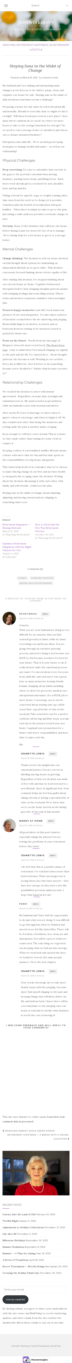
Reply (45, 614)
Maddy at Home (31, 821)
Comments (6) (35, 568)
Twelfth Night (11, 1220)
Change (22, 578)
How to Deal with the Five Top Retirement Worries (47, 528)
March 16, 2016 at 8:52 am (32, 860)
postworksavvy (36, 22)
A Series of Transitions (15, 1259)
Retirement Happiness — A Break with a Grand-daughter (38, 1136)
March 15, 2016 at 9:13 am (30, 908)
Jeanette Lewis (50, 77)
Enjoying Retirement (18, 45)
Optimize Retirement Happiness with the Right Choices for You (17, 547)
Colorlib (34, 1346)
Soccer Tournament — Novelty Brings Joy (26, 1266)
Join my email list (15, 1299)
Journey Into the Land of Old (19, 1214)
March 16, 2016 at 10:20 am (31, 618)
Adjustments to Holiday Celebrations (23, 1227)
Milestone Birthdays (14, 1240)
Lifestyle (36, 49)
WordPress (55, 1346)
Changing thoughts (42, 578)
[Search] (67, 5)
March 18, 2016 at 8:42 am (32, 758)
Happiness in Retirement (51, 45)
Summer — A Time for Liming (19, 1253)
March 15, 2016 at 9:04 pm (31, 825)
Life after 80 (10, 1233)
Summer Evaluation (13, 1246)
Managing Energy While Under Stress (29, 1130)
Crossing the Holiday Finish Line (21, 1272)
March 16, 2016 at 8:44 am (32, 975)
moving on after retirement (36, 583)
